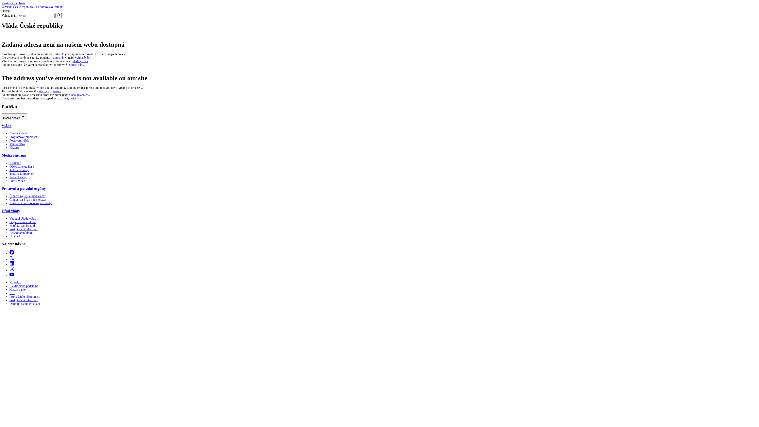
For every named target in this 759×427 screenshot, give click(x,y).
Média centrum (14, 155)
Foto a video (17, 180)
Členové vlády (18, 133)
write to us (76, 98)
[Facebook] (11, 253)
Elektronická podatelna (23, 286)
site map (44, 91)
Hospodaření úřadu (21, 232)
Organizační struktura (22, 222)
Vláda (6, 126)
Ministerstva (17, 144)
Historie (14, 147)
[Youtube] (11, 275)
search (57, 91)
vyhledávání (82, 57)
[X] (11, 259)
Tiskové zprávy (19, 170)
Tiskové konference (21, 173)
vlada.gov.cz (80, 61)
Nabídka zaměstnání (22, 225)
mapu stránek (59, 57)
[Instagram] (11, 270)
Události (14, 236)
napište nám (75, 64)
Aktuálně (15, 163)
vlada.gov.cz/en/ (79, 94)
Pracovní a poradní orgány (24, 188)
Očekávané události (21, 166)
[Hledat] (58, 15)
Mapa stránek (17, 289)
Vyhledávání (9, 15)
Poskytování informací (23, 229)
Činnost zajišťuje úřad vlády (27, 196)
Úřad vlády (11, 211)
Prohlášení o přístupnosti (24, 296)
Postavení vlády (19, 140)
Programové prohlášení (23, 137)
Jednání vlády (18, 177)
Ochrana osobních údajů (24, 303)
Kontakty (15, 282)
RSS (12, 293)
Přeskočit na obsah (13, 3)
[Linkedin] (11, 264)
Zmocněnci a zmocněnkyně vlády (30, 203)
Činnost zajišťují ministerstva (27, 199)
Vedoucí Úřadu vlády (22, 218)
